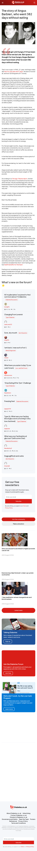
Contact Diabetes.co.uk (18, 815)
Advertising (26, 813)
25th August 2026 (8, 579)
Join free (8, 673)
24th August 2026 (8, 604)
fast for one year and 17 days (13, 71)
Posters (32, 819)
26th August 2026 (8, 555)
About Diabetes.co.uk (14, 813)
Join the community (18, 519)
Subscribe (18, 501)
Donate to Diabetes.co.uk (18, 817)
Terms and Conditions (18, 823)
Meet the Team (24, 819)
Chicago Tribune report (19, 179)
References (13, 821)
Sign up (7, 641)
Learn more (9, 709)
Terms (24, 506)
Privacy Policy (9, 508)
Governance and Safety (10, 819)
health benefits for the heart (13, 265)
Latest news (18, 610)
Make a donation (18, 524)
